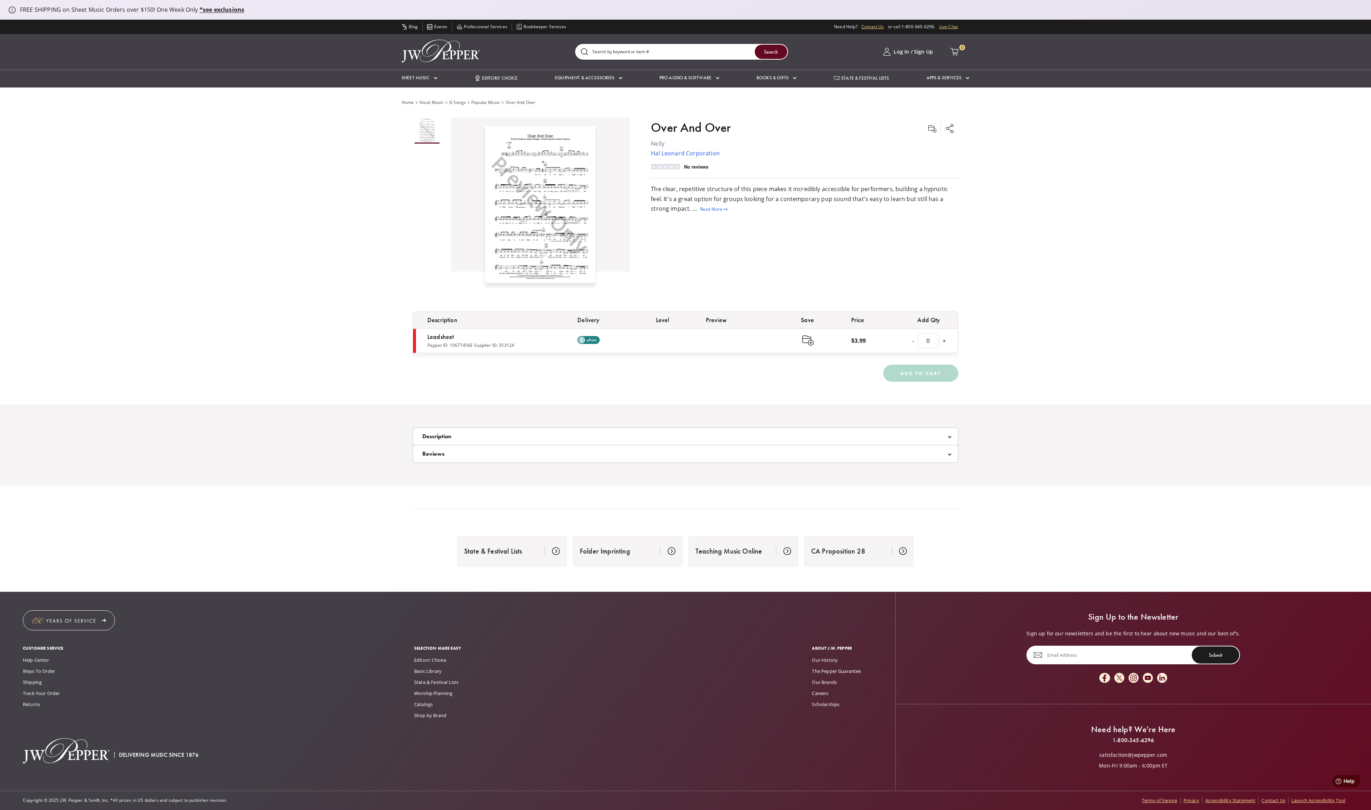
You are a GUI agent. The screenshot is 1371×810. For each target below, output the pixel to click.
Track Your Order (41, 693)
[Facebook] (1104, 678)
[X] (1119, 678)
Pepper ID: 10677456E (450, 345)
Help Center (36, 660)
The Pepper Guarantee (836, 671)
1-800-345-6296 (1133, 740)
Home (408, 102)
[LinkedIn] (1162, 678)
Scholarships (825, 704)
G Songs (457, 102)
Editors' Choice (430, 660)
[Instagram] (1134, 678)
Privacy (1191, 800)
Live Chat (948, 27)
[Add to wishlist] (932, 129)
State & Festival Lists (436, 682)
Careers (820, 693)
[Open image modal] (540, 207)
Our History (825, 660)
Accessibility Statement (1230, 800)
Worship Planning (433, 693)
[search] (584, 52)
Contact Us (873, 27)
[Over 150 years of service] (69, 620)
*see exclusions (222, 10)
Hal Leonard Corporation (685, 153)
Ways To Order (39, 671)
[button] (419, 78)
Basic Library (428, 671)
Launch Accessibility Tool (1318, 800)
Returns (31, 704)
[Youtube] (1148, 678)
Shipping (32, 682)
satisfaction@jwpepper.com (1133, 755)
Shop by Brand (430, 715)
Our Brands (824, 682)
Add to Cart (920, 373)
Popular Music (485, 102)
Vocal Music (432, 102)
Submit (1215, 655)
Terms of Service (1159, 800)
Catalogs (423, 704)
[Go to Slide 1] (427, 131)
